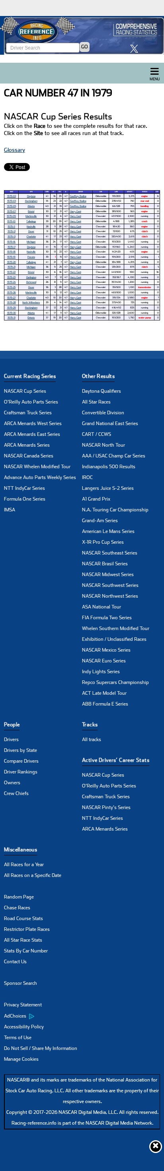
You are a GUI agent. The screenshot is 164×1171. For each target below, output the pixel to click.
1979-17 (12, 246)
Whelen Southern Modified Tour (115, 628)
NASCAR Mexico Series (106, 650)
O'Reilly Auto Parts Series (31, 402)
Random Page (19, 897)
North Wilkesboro (31, 302)
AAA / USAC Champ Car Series (113, 456)
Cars (47, 192)
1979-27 (11, 297)
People (12, 725)
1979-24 (11, 281)
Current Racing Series (30, 376)
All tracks (91, 739)
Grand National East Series (110, 423)
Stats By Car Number (26, 951)
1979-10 (11, 221)
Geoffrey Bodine (78, 196)
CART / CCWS (96, 434)
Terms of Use (17, 1037)
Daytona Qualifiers (101, 391)
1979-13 (12, 236)
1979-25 (11, 287)
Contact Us (15, 961)
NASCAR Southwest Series (110, 585)
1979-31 (12, 317)
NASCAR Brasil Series (105, 564)
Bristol (31, 211)
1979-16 (11, 241)
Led (157, 192)
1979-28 (11, 302)
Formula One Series (24, 499)
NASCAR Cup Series (25, 391)
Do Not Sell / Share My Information (40, 1048)
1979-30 (11, 312)
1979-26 (11, 292)
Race (11, 192)
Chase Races (17, 908)
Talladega (31, 221)
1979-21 (12, 266)
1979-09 (11, 216)
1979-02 (11, 196)
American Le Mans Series (108, 531)
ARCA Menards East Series (32, 434)
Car (101, 192)
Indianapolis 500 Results (108, 466)
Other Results (98, 376)
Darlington (31, 277)
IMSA (9, 510)
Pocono (31, 256)
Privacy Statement (23, 1005)
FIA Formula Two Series (107, 617)
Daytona (31, 196)
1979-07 (11, 211)
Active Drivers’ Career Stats (115, 760)
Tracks (90, 725)
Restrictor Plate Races (27, 929)
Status (144, 192)
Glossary (14, 150)
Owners (12, 782)
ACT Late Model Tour (104, 693)
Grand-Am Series (100, 520)
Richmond (31, 281)
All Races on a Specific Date (32, 875)
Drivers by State (20, 750)
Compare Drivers (21, 761)
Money (129, 192)
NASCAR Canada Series (28, 456)
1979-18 (11, 251)
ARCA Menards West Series (33, 423)
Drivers (11, 739)
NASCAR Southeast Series (109, 553)
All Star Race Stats (23, 940)
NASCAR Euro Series (104, 661)
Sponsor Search (20, 983)
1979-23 (11, 277)
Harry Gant (75, 211)
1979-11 (11, 226)
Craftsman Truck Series (28, 413)
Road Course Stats (23, 918)
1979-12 (12, 231)
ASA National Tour (101, 607)
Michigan (31, 241)
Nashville (31, 226)
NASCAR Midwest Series (108, 574)
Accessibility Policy (24, 1027)
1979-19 (11, 256)
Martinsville (31, 216)
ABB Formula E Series (105, 704)
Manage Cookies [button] (21, 1059)
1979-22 (11, 271)
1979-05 (11, 206)
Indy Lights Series (101, 671)
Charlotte (31, 236)
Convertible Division (103, 413)
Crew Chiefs (16, 793)
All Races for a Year (24, 864)
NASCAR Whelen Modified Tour (37, 466)
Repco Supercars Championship (115, 682)
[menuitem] (43, 1016)
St (53, 192)
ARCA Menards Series (27, 445)
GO (84, 47)
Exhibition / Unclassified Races (114, 639)
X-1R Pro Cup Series (103, 542)
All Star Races (96, 402)
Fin (60, 192)
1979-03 (11, 200)
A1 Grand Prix (96, 499)
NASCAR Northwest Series (110, 596)
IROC (87, 477)
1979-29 (11, 307)
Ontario (31, 317)
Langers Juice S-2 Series (108, 488)
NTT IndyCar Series (24, 488)
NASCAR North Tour (103, 445)
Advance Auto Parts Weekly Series (40, 477)
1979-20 (11, 261)
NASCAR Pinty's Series (106, 807)
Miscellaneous (20, 850)
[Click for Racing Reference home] (82, 35)
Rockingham (31, 200)
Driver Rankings (20, 772)
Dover (31, 231)
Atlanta (31, 206)
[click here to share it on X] (136, 48)
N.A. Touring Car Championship (115, 510)
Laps (116, 192)
